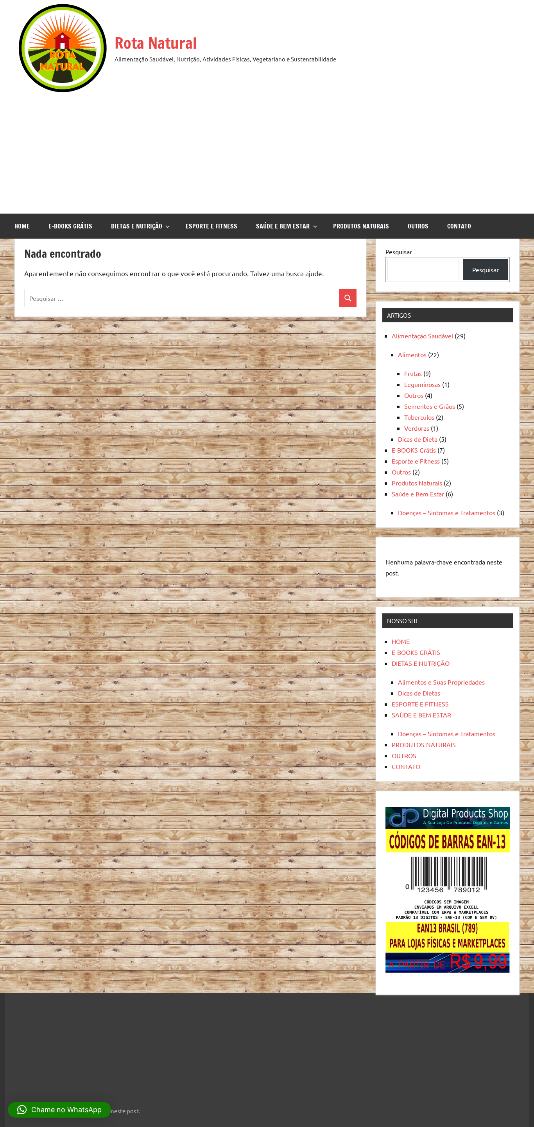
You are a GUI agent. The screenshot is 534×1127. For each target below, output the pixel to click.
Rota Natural (156, 43)
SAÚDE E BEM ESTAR (283, 226)
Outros (413, 395)
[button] (59, 1110)
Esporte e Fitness (416, 461)
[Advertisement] (267, 151)
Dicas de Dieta (417, 439)
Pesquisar (398, 251)
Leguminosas (422, 384)
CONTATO (459, 226)
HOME (22, 226)
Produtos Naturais (417, 483)
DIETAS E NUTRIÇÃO (136, 226)
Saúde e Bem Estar (418, 494)
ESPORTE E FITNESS (211, 226)
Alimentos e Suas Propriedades (441, 682)
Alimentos (412, 354)
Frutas (413, 373)
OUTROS (418, 226)
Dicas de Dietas (419, 693)
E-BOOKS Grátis (414, 450)
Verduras (416, 428)
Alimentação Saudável (422, 336)
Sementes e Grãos (429, 406)
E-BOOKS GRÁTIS (70, 226)
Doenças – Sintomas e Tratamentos (446, 512)
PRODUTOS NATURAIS (361, 226)
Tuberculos (419, 417)
